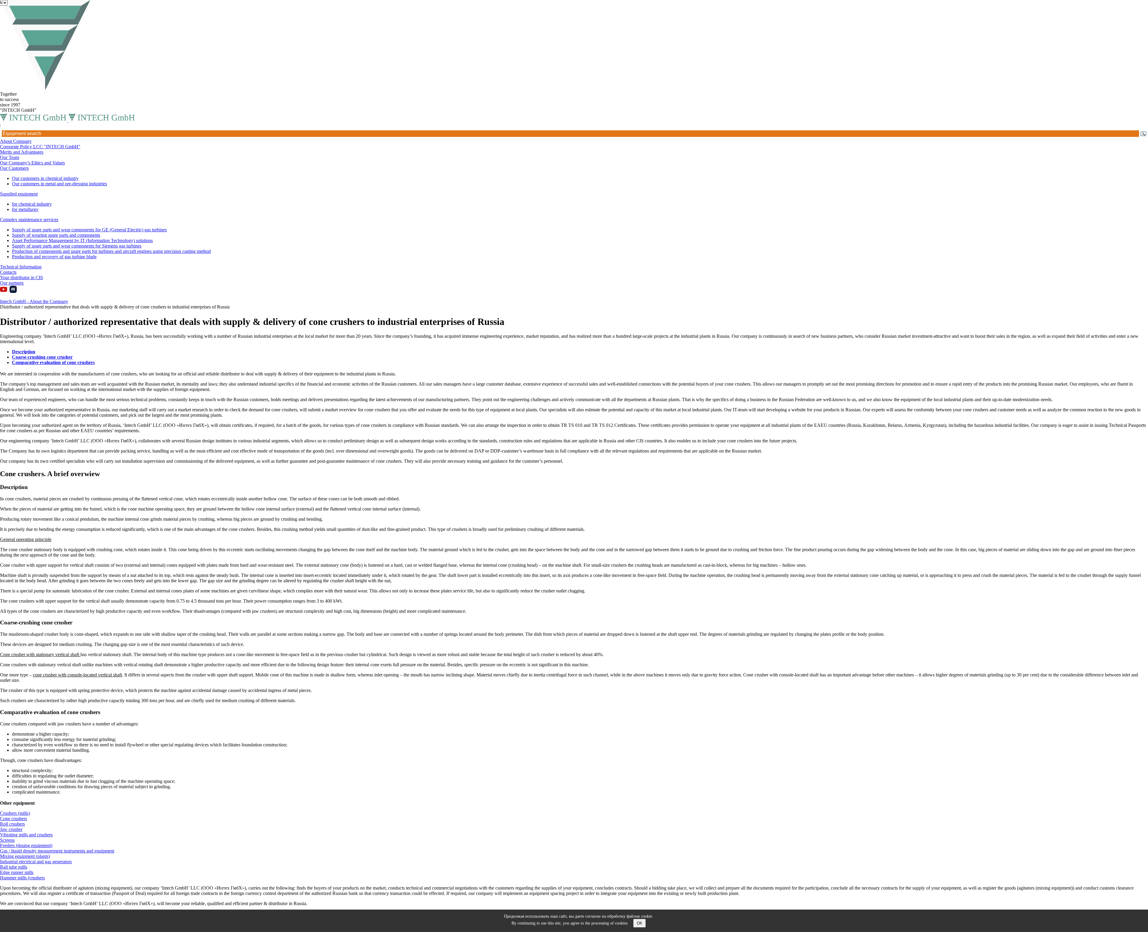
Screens (7, 840)
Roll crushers (12, 823)
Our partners (12, 282)
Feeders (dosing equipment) (26, 845)
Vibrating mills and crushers (26, 834)
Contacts (8, 272)
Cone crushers (13, 818)
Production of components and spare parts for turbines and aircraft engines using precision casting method (111, 251)
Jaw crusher (11, 829)
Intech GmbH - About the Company (34, 301)
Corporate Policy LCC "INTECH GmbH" (40, 146)
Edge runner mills (16, 872)
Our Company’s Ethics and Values (32, 162)
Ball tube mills (13, 867)
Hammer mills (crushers (22, 877)
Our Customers (14, 168)
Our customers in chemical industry (45, 178)
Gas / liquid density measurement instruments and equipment (57, 850)
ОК (639, 923)
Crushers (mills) (15, 813)
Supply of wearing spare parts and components (56, 235)
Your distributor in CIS (21, 277)
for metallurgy (25, 209)
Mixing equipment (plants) (25, 856)
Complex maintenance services (29, 219)
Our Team (9, 157)
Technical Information (21, 266)
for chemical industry (32, 204)
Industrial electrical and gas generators (36, 861)
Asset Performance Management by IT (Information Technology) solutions (82, 240)
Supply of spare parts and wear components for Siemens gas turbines (76, 245)
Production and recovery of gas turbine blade (54, 256)
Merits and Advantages (21, 152)
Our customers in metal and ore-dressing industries (59, 183)
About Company (16, 141)
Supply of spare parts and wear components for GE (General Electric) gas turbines (89, 229)
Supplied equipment (19, 193)
